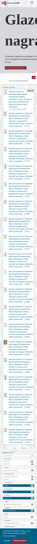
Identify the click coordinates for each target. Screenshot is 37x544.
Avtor (6, 467)
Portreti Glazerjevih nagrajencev (15, 68)
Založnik (7, 508)
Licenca (7, 495)
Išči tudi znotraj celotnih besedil (18, 81)
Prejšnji (13, 448)
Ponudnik (7, 520)
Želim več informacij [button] (10, 536)
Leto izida (8, 459)
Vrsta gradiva (8, 489)
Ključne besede (9, 474)
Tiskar (6, 501)
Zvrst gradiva (8, 482)
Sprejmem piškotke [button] (20, 540)
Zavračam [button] (7, 540)
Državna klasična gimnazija (19, 109)
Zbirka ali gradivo (10, 526)
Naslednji (23, 448)
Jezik (6, 514)
